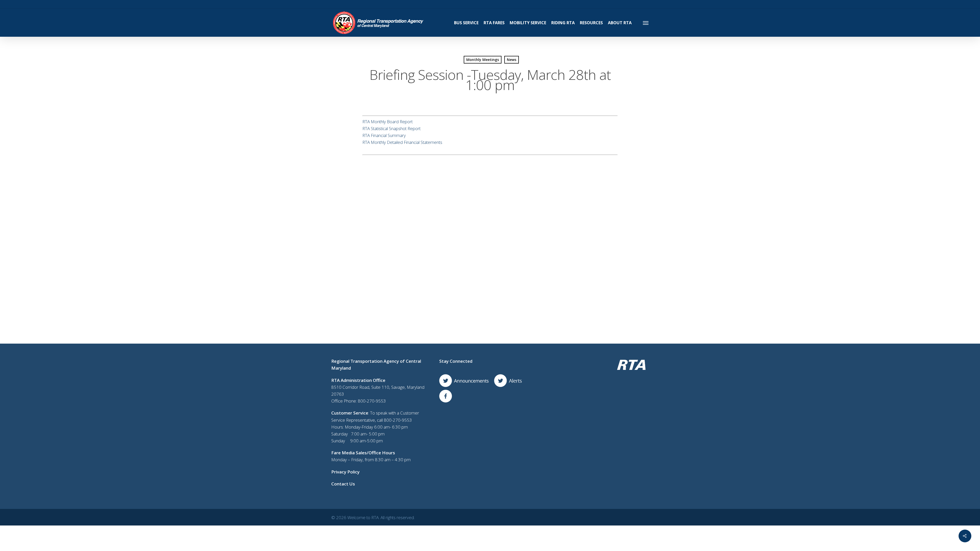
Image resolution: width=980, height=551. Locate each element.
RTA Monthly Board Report (387, 121)
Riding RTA (563, 23)
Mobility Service (528, 23)
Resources (591, 23)
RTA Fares (494, 23)
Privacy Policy (345, 472)
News (511, 59)
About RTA (620, 23)
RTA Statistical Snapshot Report (391, 128)
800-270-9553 (372, 401)
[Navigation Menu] (646, 22)
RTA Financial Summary (384, 135)
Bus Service (466, 23)
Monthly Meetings (482, 59)
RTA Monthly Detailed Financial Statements (402, 142)
